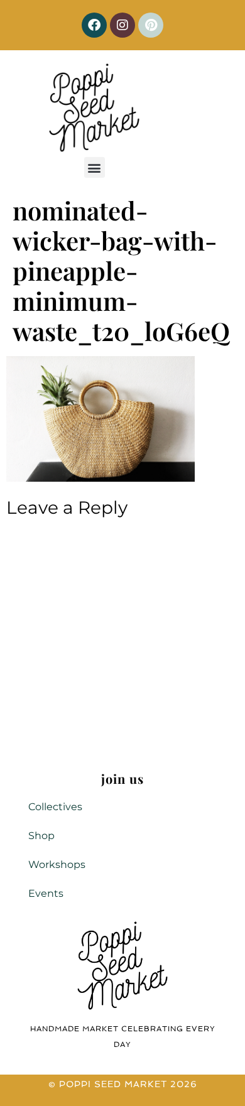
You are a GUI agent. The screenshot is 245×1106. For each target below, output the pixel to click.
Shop (41, 836)
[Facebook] (94, 25)
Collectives (55, 807)
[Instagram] (122, 25)
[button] (94, 167)
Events (45, 893)
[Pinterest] (150, 25)
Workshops (56, 864)
